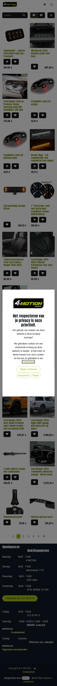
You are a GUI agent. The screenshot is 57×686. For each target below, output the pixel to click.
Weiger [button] (36, 375)
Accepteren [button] (23, 375)
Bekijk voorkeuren (28, 369)
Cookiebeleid (28, 361)
